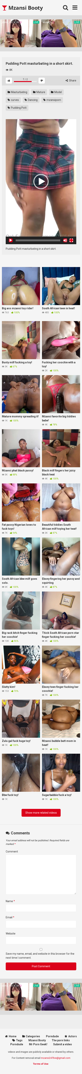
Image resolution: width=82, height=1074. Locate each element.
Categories (33, 1036)
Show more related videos (41, 812)
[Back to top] (75, 1066)
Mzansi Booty (25, 7)
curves (14, 99)
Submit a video (62, 1044)
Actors (72, 1036)
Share (72, 80)
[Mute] (65, 240)
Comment (12, 851)
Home (12, 1036)
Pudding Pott (18, 107)
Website (10, 933)
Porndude (52, 1036)
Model (58, 92)
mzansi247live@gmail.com (55, 1057)
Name (10, 901)
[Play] (11, 240)
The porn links (61, 1040)
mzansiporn (53, 99)
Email (10, 917)
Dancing (32, 99)
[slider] (38, 240)
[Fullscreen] (71, 240)
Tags (19, 1040)
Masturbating (18, 92)
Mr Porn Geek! (38, 1044)
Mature (40, 92)
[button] (41, 181)
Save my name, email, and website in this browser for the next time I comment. (40, 955)
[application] (41, 181)
